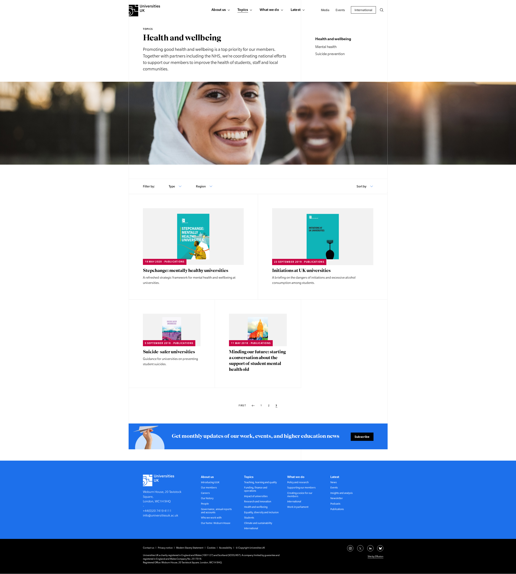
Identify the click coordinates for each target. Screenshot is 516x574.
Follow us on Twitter (360, 548)
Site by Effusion (375, 556)
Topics (148, 29)
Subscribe (362, 436)
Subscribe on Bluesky (380, 548)
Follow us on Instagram (350, 548)
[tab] (175, 186)
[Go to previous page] (253, 405)
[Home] (144, 10)
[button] (382, 10)
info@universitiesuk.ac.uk (160, 515)
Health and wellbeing (333, 39)
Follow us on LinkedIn (370, 548)
